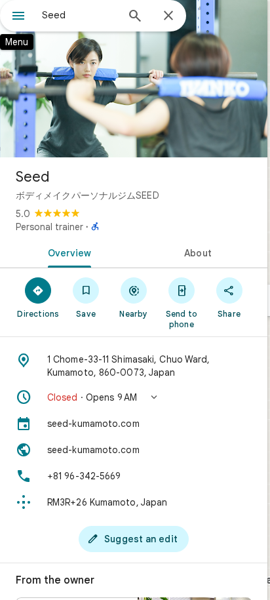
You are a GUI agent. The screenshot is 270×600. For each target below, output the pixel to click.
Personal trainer (49, 227)
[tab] (67, 252)
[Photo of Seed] (133, 78)
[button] (133, 397)
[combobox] (79, 15)
